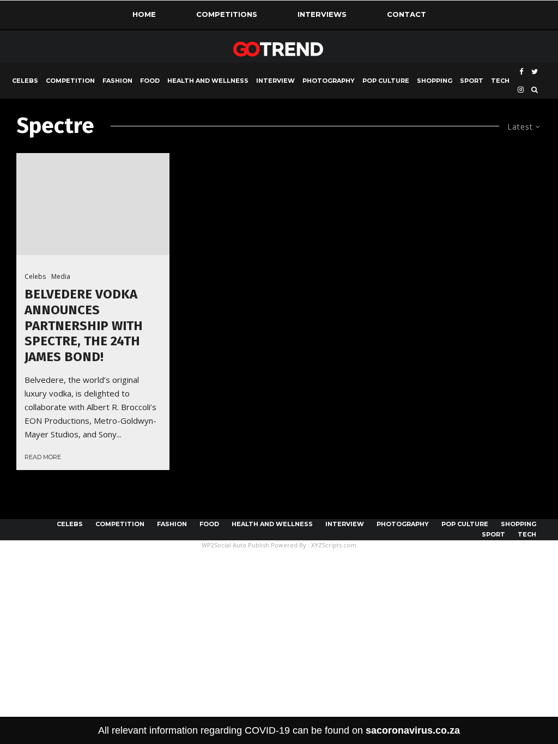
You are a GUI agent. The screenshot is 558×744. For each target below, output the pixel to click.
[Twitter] (534, 72)
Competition (70, 80)
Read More (43, 457)
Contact (406, 14)
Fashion (117, 80)
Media (60, 276)
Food (150, 80)
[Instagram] (520, 90)
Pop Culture (385, 80)
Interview (275, 80)
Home (144, 14)
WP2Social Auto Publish (235, 545)
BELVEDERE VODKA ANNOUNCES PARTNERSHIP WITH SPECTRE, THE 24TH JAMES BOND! (84, 325)
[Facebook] (521, 72)
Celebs (25, 80)
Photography (328, 80)
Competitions (226, 14)
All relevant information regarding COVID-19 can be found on (279, 730)
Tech (500, 80)
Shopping (434, 80)
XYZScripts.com (333, 545)
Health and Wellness (207, 80)
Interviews (322, 14)
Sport (471, 80)
